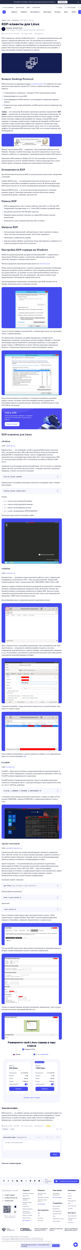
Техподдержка (57, 1211)
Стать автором (72, 1206)
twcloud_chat (9, 1201)
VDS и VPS (26, 1196)
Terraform (40, 1218)
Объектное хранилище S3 (27, 1212)
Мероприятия (72, 1201)
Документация (57, 1213)
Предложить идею (58, 1218)
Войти (74, 12)
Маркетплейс (27, 1218)
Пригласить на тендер (72, 1219)
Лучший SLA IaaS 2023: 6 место (56, 1229)
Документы (56, 1208)
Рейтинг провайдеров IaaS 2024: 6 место (41, 1229)
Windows (5, 1129)
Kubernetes (26, 1206)
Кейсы (70, 1198)
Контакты (71, 1222)
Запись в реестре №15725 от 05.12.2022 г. (40, 1241)
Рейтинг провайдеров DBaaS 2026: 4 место (71, 1229)
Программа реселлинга (56, 1194)
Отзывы (70, 1208)
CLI (39, 1215)
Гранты (70, 1196)
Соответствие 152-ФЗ (42, 1194)
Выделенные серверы (26, 1199)
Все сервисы (26, 1220)
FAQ (54, 1216)
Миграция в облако (43, 1197)
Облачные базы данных (27, 1203)
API (39, 1213)
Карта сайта (56, 1221)
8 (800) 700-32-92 (11, 1198)
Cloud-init (40, 1220)
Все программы (57, 1197)
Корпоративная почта (42, 1200)
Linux (12, 1129)
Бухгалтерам (56, 1206)
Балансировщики (28, 1209)
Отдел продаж (10, 1195)
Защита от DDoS (27, 1215)
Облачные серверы (28, 1193)
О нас (69, 1193)
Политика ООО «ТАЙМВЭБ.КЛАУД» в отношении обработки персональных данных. (22, 1238)
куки (37, 1245)
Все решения (41, 1204)
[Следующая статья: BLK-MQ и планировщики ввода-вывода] (60, 1129)
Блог (69, 1203)
